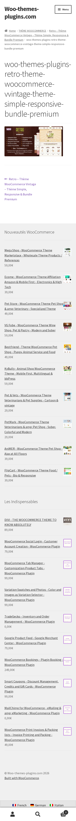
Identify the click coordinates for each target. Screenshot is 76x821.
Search (38, 814)
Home (12, 30)
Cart (58, 811)
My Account (12, 814)
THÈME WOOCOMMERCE (32, 30)
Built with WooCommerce (21, 778)
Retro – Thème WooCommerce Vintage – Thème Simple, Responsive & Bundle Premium (36, 35)
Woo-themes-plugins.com (21, 12)
